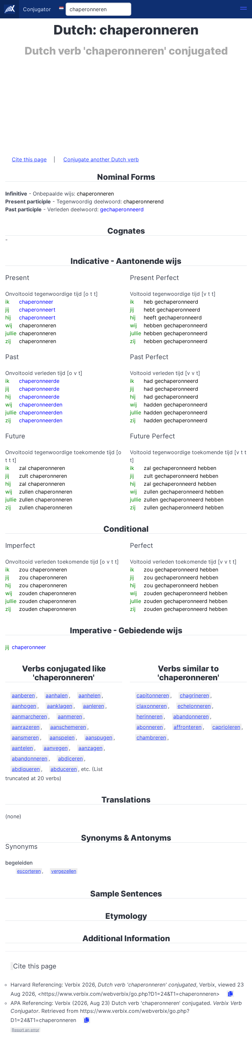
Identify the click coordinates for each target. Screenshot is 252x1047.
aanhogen (24, 706)
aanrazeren (25, 727)
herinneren (149, 716)
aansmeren (25, 737)
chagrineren (194, 695)
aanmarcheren (29, 716)
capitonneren (152, 695)
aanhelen (89, 695)
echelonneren (194, 706)
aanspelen (62, 737)
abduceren (64, 769)
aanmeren (70, 716)
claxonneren (151, 706)
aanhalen (57, 695)
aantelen (22, 748)
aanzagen (90, 748)
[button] (243, 9)
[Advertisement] (126, 103)
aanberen (23, 695)
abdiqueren (26, 769)
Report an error (25, 1029)
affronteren (187, 727)
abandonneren (29, 758)
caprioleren (226, 727)
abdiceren (70, 758)
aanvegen (56, 748)
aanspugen (98, 737)
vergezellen (63, 871)
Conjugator (37, 9)
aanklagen (59, 706)
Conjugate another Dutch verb (101, 159)
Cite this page (29, 159)
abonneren (149, 727)
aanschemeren (68, 727)
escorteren (29, 871)
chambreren (151, 737)
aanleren (93, 706)
